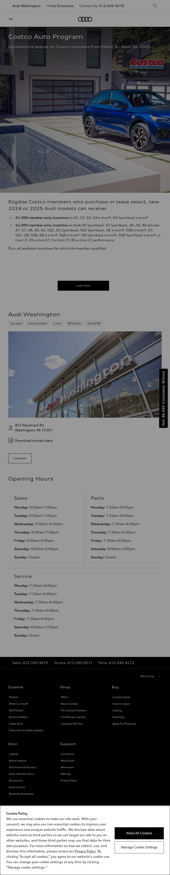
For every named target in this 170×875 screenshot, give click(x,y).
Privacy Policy (85, 851)
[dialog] (85, 840)
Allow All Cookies (139, 833)
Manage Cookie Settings (139, 847)
